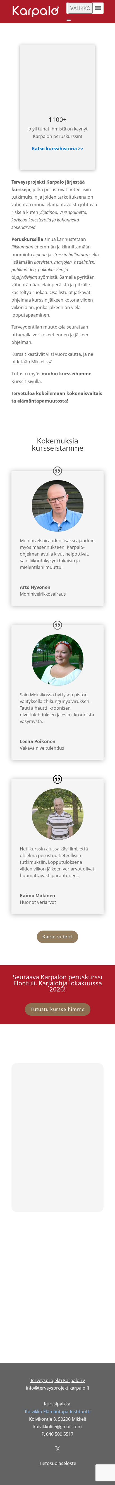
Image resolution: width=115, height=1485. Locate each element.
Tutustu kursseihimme (57, 1009)
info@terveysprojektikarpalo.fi (57, 1388)
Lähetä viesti (82, 1317)
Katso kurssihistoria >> (57, 148)
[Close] (68, 20)
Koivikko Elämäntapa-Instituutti (57, 1411)
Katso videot (57, 936)
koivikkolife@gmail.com (57, 1112)
